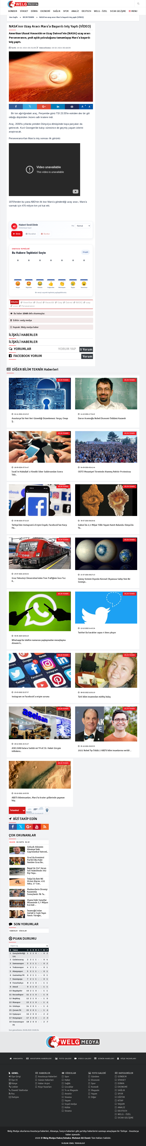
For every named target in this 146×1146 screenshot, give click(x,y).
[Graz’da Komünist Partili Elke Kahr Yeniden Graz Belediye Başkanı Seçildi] (17, 861)
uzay (87, 302)
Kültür (67, 1107)
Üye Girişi (16, 1076)
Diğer (93, 1097)
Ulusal (38, 302)
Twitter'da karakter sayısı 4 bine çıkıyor (97, 632)
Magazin (95, 1090)
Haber (67, 1080)
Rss (13, 1093)
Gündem (95, 1076)
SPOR (120, 1093)
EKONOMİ (122, 1086)
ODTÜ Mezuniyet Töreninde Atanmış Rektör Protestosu (104, 471)
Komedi (94, 1086)
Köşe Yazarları (44, 1086)
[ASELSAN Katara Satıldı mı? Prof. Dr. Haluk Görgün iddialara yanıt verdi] (40, 722)
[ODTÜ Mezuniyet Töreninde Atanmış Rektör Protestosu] (106, 447)
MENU (134, 11)
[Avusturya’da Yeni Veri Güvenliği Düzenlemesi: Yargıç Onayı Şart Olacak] (40, 393)
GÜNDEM (122, 1076)
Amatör (68, 1093)
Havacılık (49, 302)
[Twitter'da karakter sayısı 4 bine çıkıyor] (106, 607)
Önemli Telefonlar (19, 1090)
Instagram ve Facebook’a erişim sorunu (30, 696)
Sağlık (67, 1083)
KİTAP (120, 1100)
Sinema (68, 1097)
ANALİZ (121, 1107)
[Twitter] (21, 827)
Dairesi (68, 302)
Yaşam (67, 1100)
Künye (14, 1083)
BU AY (27, 842)
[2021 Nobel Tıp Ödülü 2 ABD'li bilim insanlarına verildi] (106, 723)
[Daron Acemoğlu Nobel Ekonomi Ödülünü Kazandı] (106, 393)
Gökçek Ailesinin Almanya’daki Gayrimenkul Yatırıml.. (37, 849)
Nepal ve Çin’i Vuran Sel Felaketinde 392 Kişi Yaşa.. (36, 871)
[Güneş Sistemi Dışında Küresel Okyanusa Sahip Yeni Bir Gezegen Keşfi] (106, 554)
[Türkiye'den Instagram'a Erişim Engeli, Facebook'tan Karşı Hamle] (40, 500)
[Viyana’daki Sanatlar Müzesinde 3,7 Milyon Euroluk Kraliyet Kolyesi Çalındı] (17, 903)
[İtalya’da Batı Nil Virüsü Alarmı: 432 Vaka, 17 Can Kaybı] (17, 882)
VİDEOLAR (23, 931)
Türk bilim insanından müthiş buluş (94, 696)
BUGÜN (12, 842)
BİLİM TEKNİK (28, 17)
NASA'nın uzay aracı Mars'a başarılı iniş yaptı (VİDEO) (61, 17)
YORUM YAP (67, 349)
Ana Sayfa (13, 17)
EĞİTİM (121, 1097)
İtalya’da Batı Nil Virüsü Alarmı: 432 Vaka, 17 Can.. (36, 881)
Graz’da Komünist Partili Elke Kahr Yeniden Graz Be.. (35, 860)
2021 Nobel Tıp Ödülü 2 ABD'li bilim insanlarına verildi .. (104, 750)
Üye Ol (14, 1080)
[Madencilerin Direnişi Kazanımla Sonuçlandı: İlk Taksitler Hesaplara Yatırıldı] (17, 893)
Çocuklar (68, 1086)
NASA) (78, 302)
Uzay (59, 302)
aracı (15, 306)
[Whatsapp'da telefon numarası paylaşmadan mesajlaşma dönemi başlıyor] (40, 611)
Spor (66, 1076)
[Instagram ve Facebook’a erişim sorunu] (40, 670)
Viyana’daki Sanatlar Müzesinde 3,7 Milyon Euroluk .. (37, 902)
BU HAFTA (20, 842)
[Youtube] (37, 827)
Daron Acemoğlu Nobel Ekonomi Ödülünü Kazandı (102, 418)
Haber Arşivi (43, 1083)
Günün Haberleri (45, 1080)
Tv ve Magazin (71, 1090)
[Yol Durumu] (47, 810)
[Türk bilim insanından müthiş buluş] (106, 670)
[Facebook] (13, 827)
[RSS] (45, 827)
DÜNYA (120, 1083)
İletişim (15, 1097)
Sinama (68, 1110)
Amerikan (27, 302)
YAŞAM (121, 1104)
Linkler (14, 1086)
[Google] (29, 827)
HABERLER (14, 931)
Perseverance (28, 306)
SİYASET (121, 1080)
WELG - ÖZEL (124, 1114)
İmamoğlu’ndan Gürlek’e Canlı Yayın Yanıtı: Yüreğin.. (36, 913)
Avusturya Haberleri (47, 1076)
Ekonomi (95, 1080)
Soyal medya (70, 1104)
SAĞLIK (121, 1090)
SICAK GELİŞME (125, 1117)
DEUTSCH (122, 1110)
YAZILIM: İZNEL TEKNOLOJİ (73, 1143)
